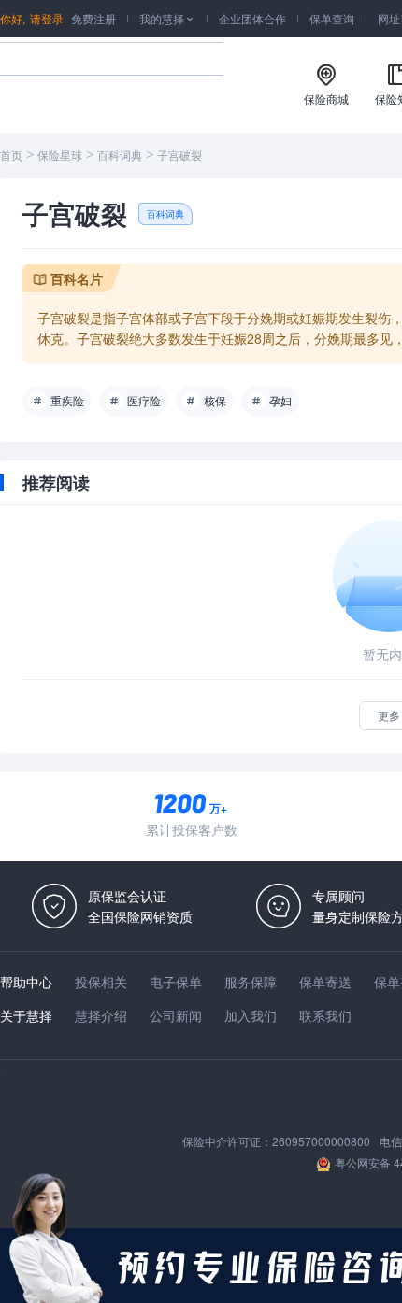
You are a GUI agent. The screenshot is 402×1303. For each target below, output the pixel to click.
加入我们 (250, 1015)
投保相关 (101, 981)
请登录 (47, 18)
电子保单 (176, 981)
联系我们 (325, 1015)
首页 (11, 156)
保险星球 (59, 156)
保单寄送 (325, 981)
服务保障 (250, 981)
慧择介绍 (101, 1015)
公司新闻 (176, 1015)
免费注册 (93, 18)
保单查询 (331, 18)
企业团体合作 (252, 18)
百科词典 (119, 156)
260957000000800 (321, 1141)
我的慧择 (167, 18)
